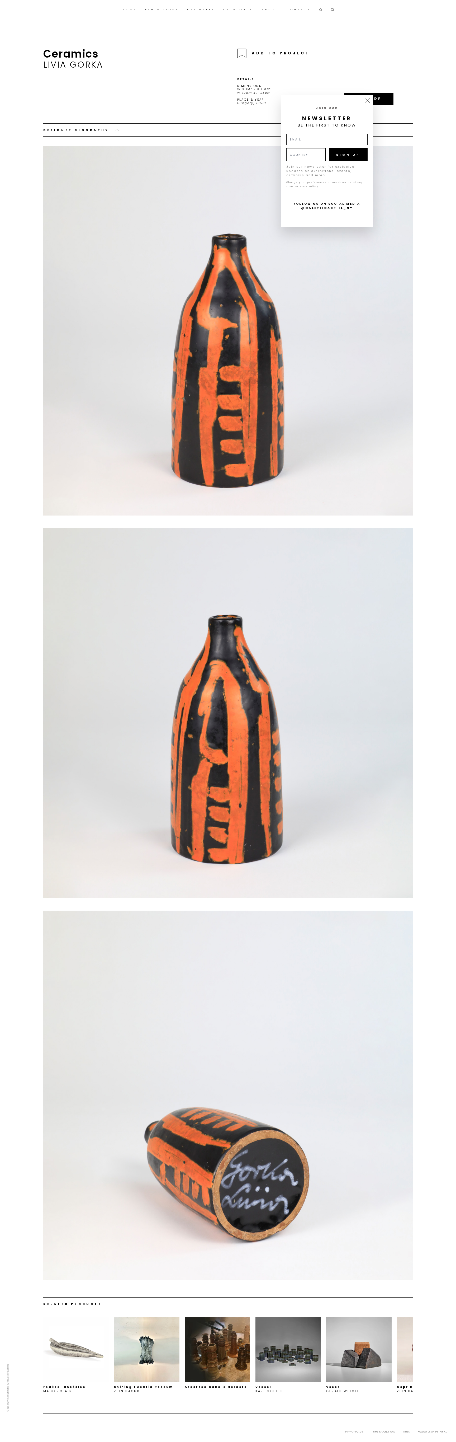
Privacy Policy (354, 1431)
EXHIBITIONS (162, 9)
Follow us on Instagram (433, 1431)
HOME (129, 9)
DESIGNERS (201, 9)
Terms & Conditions (383, 1431)
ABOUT (270, 9)
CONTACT (299, 9)
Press (406, 1431)
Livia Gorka (73, 65)
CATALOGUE (238, 9)
